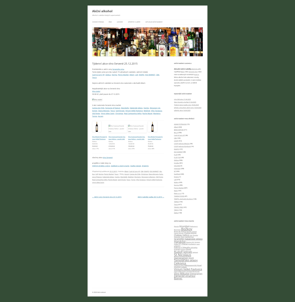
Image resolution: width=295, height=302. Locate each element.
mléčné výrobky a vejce (101, 166)
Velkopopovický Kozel (193, 265)
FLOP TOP (177, 157)
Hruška (176, 163)
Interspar (177, 168)
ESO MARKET (150, 75)
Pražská (177, 249)
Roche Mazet (147, 113)
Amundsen (184, 226)
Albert (132, 75)
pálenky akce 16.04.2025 (182, 110)
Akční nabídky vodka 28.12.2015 (151, 197)
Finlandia (177, 237)
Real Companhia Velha (133, 113)
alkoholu (195, 69)
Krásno (176, 177)
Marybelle (125, 108)
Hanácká (180, 241)
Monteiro (156, 113)
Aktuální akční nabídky (154, 22)
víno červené (108, 157)
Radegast (183, 249)
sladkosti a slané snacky (120, 166)
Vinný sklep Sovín (107, 113)
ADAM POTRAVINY (180, 124)
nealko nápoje (135, 166)
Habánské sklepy (136, 108)
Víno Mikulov (181, 273)
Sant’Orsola (120, 111)
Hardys (146, 108)
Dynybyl (195, 235)
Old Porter (96, 113)
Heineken (197, 242)
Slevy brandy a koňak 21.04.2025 (185, 102)
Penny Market (123, 75)
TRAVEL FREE (178, 207)
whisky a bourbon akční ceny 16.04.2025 (187, 108)
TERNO (176, 202)
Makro (176, 182)
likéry (182, 72)
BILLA (176, 133)
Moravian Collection (148, 177)
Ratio (176, 191)
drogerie (145, 166)
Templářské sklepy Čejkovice (186, 261)
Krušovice (192, 244)
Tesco (94, 77)
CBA (157, 75)
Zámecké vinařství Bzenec (184, 277)
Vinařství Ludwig (180, 267)
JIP (175, 171)
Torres (94, 116)
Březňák (188, 231)
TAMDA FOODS (179, 196)
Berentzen (177, 230)
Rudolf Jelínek (183, 252)
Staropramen (181, 257)
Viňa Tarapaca (156, 111)
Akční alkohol (102, 11)
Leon (198, 244)
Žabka (176, 213)
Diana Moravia (103, 111)
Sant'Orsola (122, 180)
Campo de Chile (98, 108)
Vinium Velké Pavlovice (134, 111)
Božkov (186, 229)
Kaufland (177, 174)
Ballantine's (194, 226)
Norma (114, 75)
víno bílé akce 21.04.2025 (182, 99)
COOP (176, 141)
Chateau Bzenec (190, 233)
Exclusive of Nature (112, 108)
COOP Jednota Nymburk (182, 146)
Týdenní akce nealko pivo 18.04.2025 (186, 105)
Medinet (147, 111)
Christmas (119, 113)
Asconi (100, 116)
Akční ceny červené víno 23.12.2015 (106, 197)
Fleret (183, 237)
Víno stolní (96, 91)
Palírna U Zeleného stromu (185, 247)
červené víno (193, 72)
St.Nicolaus (182, 255)
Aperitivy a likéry (134, 22)
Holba (176, 244)
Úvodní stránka (98, 22)
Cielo (190, 235)
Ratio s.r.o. (177, 193)
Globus (108, 75)
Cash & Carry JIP (98, 75)
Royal (188, 249)
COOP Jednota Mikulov (182, 144)
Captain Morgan (179, 233)
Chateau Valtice (181, 235)
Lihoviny (120, 22)
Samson (195, 252)
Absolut (176, 226)
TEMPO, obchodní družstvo (183, 199)
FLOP (176, 155)
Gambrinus (189, 237)
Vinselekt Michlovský (192, 271)
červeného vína (118, 69)
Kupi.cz (196, 74)
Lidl (136, 75)
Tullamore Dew (179, 265)
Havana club (190, 242)
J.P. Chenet (183, 244)
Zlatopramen (196, 273)
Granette (179, 238)
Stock (191, 257)
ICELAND (177, 166)
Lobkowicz (177, 246)
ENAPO (141, 75)
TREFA (176, 210)
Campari (194, 231)
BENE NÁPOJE (178, 130)
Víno (110, 22)
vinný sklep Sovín (98, 182)
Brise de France (180, 231)
